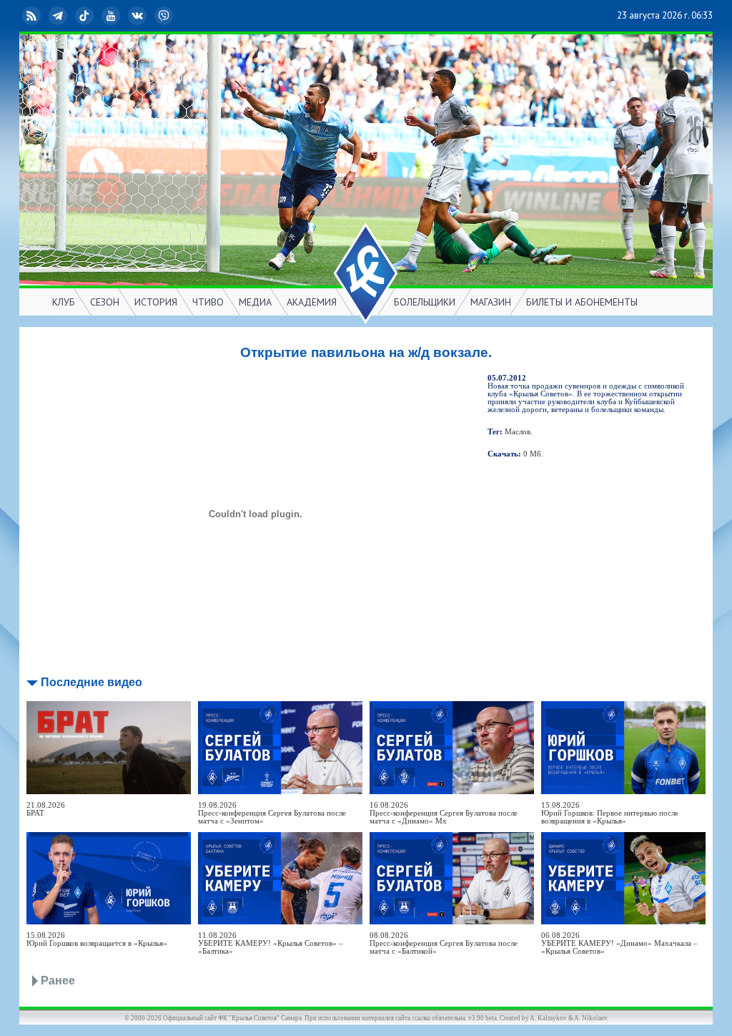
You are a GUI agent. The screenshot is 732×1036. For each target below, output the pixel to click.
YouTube (122, 15)
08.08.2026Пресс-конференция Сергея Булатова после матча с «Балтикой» (444, 943)
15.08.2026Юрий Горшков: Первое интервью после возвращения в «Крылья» (609, 813)
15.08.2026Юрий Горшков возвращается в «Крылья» (96, 939)
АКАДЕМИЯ (312, 301)
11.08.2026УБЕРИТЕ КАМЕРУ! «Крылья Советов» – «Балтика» (270, 943)
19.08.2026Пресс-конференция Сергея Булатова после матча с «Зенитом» (272, 813)
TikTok (96, 15)
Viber (175, 15)
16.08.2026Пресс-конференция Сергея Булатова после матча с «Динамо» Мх (444, 813)
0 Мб (532, 454)
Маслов (517, 432)
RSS (43, 15)
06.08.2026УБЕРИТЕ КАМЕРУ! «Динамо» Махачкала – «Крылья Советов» (619, 943)
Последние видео (91, 682)
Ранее (58, 980)
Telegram (69, 15)
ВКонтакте (148, 15)
